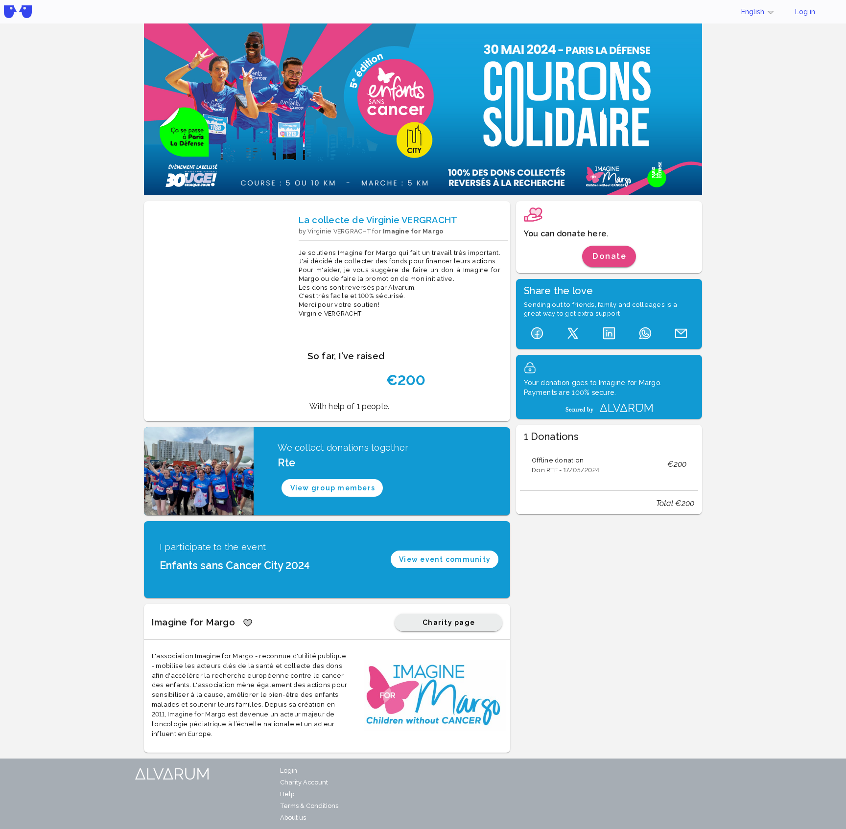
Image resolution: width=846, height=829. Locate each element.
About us (293, 817)
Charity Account (304, 782)
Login (288, 770)
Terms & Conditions (309, 805)
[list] (609, 464)
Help (287, 794)
